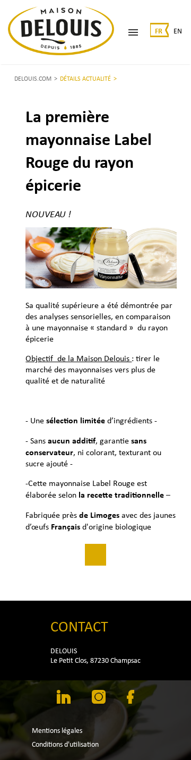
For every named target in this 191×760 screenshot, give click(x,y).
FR (158, 30)
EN (177, 31)
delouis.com (32, 78)
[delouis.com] (61, 32)
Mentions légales (57, 730)
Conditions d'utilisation (65, 744)
